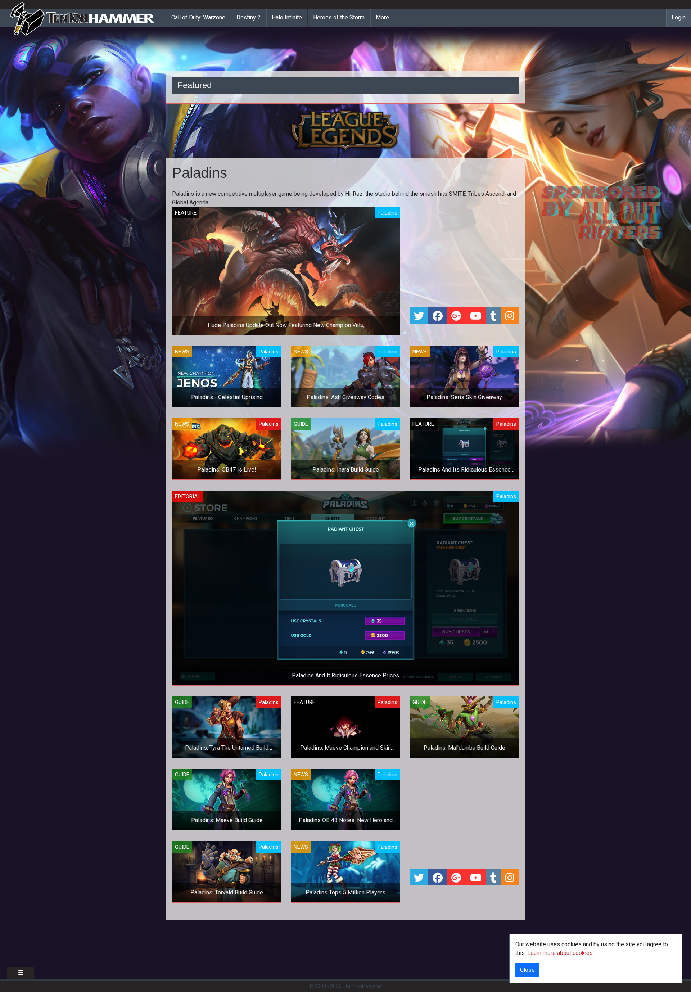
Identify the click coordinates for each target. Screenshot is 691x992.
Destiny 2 (248, 17)
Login (679, 17)
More (382, 17)
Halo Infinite (287, 17)
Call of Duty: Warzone (198, 17)
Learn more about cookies (560, 953)
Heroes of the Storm (339, 17)
